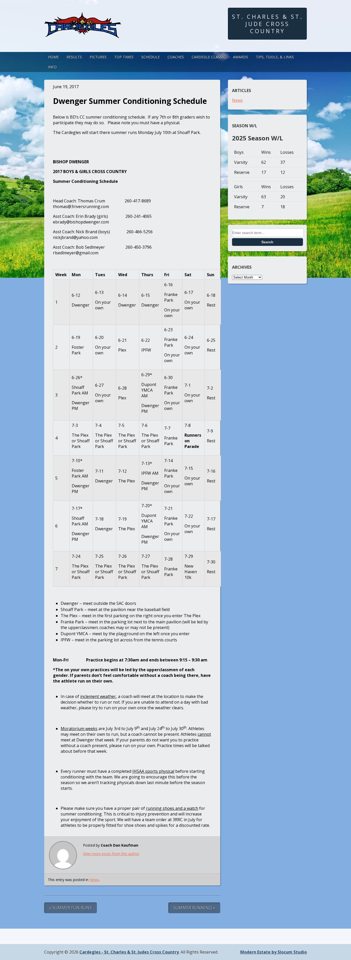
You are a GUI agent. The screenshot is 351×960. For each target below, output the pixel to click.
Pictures (98, 57)
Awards (240, 57)
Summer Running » (194, 908)
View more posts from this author (111, 853)
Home (53, 57)
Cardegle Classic (208, 57)
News (94, 879)
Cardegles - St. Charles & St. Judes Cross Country (129, 952)
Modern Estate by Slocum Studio (273, 952)
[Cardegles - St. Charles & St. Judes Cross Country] (82, 33)
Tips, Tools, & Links (275, 57)
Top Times (124, 57)
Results (74, 57)
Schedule (150, 57)
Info (52, 67)
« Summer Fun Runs (70, 908)
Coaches (176, 57)
